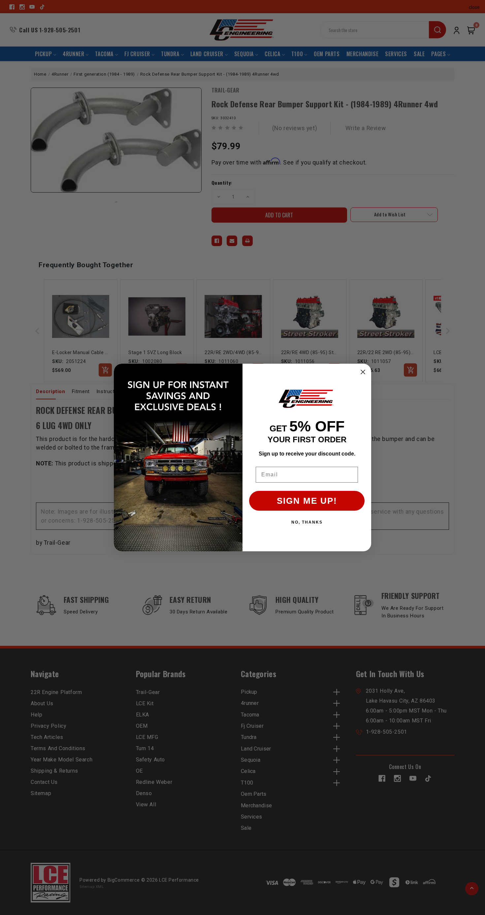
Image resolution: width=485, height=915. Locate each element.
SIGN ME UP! (307, 501)
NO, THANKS (307, 522)
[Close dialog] (363, 372)
